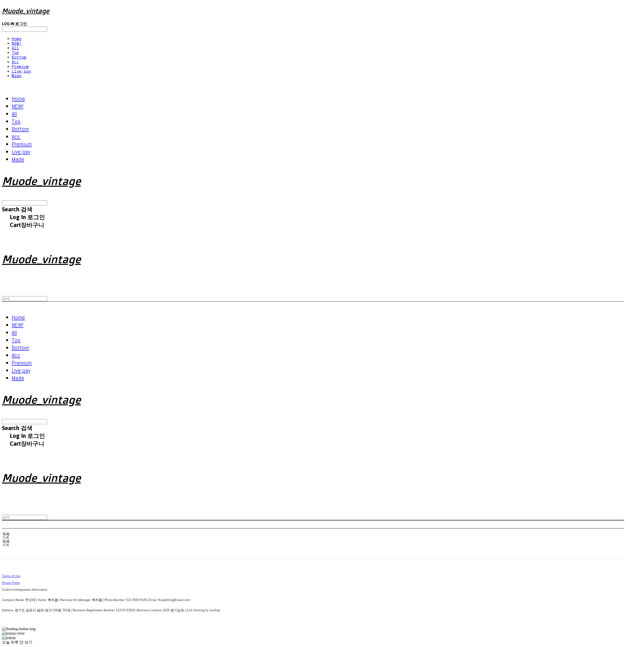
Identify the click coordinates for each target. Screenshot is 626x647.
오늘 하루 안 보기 (17, 642)
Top (15, 52)
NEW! (17, 43)
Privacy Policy (11, 583)
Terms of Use (11, 576)
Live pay (21, 71)
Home (17, 38)
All (15, 48)
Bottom (19, 57)
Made (17, 76)
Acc (15, 62)
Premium (20, 66)
